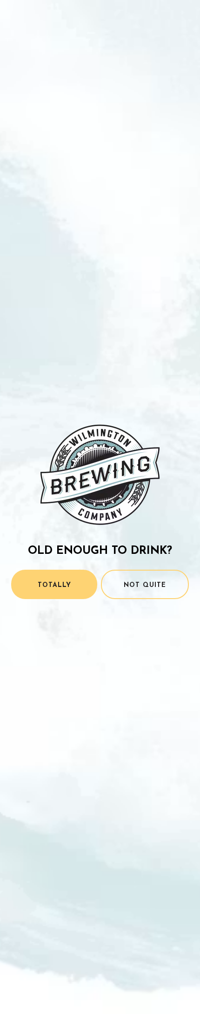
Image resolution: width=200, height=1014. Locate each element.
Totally (54, 585)
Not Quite (145, 585)
